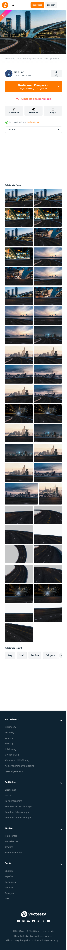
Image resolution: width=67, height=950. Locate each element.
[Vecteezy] (5, 5)
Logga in (51, 5)
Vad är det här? (33, 122)
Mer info (11, 128)
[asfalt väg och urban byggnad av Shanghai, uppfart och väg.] (19, 490)
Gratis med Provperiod (33, 86)
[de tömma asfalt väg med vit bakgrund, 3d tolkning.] (43, 807)
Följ (56, 75)
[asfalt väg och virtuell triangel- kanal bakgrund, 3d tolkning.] (19, 628)
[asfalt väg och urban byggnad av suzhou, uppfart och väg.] (19, 196)
